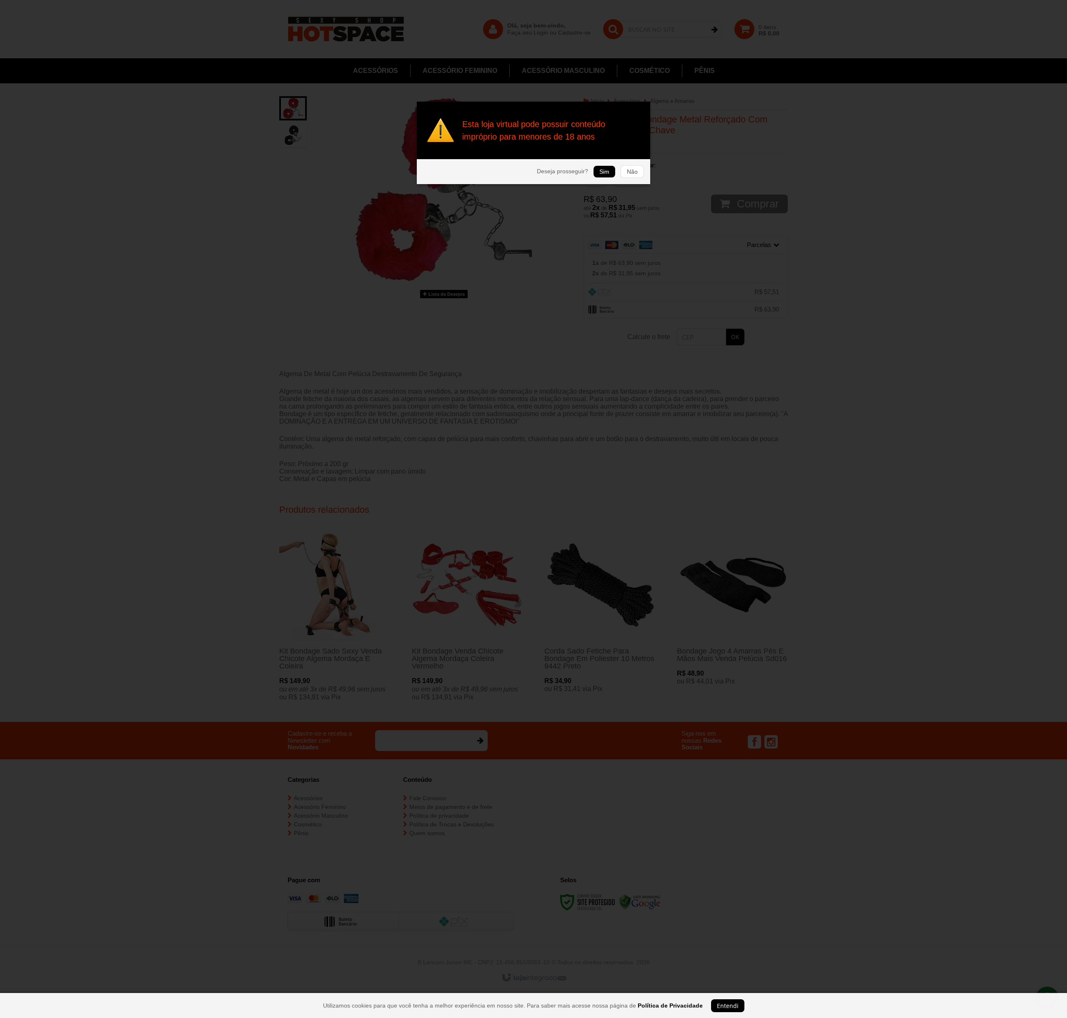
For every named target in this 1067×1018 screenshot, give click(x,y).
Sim (604, 171)
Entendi (728, 1006)
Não (632, 171)
